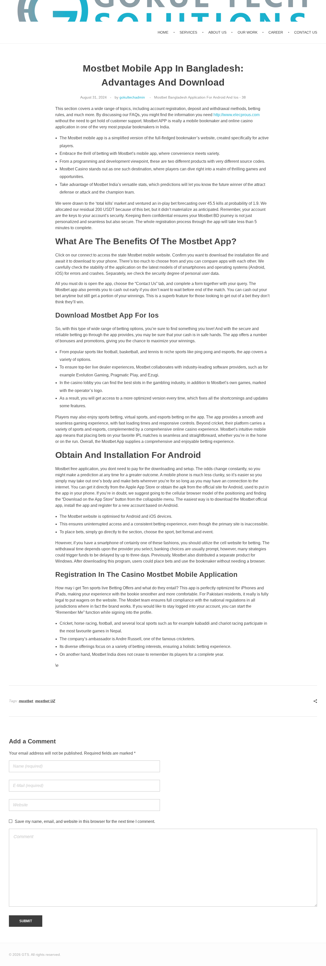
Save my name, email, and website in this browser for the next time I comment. (85, 821)
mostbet (26, 701)
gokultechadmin (132, 97)
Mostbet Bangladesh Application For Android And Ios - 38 (200, 97)
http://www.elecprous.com (236, 115)
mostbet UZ (45, 701)
